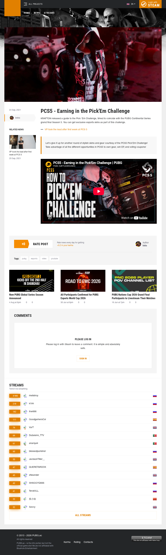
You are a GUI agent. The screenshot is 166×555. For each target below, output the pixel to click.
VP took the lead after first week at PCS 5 (66, 130)
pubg (24, 259)
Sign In (83, 358)
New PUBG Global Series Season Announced (26, 296)
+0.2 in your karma (65, 245)
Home (27, 13)
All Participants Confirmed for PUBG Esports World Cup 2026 (79, 296)
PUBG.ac (21, 543)
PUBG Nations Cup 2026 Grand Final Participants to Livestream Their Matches (133, 296)
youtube (54, 259)
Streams (49, 13)
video (44, 259)
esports (34, 259)
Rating (77, 542)
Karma (67, 542)
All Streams (83, 515)
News (37, 13)
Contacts (88, 542)
